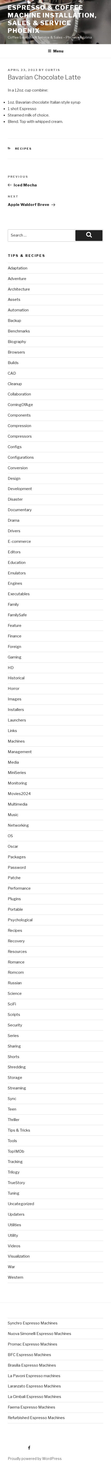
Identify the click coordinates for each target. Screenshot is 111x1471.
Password (17, 867)
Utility (13, 1235)
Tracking (15, 1161)
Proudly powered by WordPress (35, 1458)
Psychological (20, 920)
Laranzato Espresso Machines (34, 1386)
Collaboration (19, 394)
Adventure (17, 278)
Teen (12, 1109)
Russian (15, 983)
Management (20, 752)
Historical (16, 678)
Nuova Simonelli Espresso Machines (39, 1333)
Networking (18, 825)
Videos (14, 1246)
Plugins (14, 899)
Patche (14, 878)
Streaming (17, 1088)
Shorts (13, 1056)
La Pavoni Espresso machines (34, 1376)
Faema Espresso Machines (31, 1407)
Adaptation (17, 268)
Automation (18, 310)
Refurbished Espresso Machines (36, 1417)
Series (13, 1035)
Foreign (14, 646)
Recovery (16, 941)
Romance (16, 962)
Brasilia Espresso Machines (32, 1365)
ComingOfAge (20, 404)
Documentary (20, 510)
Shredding (17, 1067)
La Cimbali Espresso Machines (34, 1396)
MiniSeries (17, 772)
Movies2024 (19, 793)
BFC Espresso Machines (29, 1354)
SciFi (12, 1004)
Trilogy (14, 1172)
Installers (16, 709)
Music (13, 815)
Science (15, 993)
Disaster (15, 499)
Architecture (19, 289)
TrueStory (16, 1182)
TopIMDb (16, 1151)
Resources (17, 951)
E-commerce (19, 541)
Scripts (14, 1014)
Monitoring (17, 783)
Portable (15, 909)
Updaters (16, 1214)
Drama (13, 520)
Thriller (13, 1119)
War (11, 1267)
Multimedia (17, 804)
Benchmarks (19, 331)
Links (12, 730)
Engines (15, 583)
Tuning (13, 1193)
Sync (12, 1098)
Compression (19, 425)
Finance (14, 636)
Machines (16, 741)
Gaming (14, 657)
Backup (14, 320)
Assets (14, 299)
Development (20, 488)
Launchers (17, 720)
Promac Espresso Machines (32, 1344)
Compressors (20, 436)
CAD (12, 373)
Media (13, 762)
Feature (14, 625)
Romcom (16, 972)
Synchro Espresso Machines (33, 1323)
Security (15, 1025)
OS (10, 836)
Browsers (16, 352)
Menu (58, 51)
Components (19, 415)
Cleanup (15, 384)
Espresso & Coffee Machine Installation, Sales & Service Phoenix (52, 19)
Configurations (21, 457)
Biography (17, 341)
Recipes (23, 148)
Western (15, 1277)
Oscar (13, 846)
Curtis (52, 70)
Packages (17, 857)
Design (14, 478)
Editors (14, 552)
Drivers (14, 531)
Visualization (19, 1256)
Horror (13, 688)
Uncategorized (21, 1204)
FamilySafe (17, 615)
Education (17, 562)
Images (14, 699)
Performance (19, 888)
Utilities (14, 1225)
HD (11, 667)
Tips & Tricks (19, 1130)
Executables (19, 594)
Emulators (17, 573)
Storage (15, 1077)
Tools (12, 1141)
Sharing (14, 1046)
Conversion (18, 468)
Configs (15, 447)
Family (13, 604)
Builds (13, 362)
